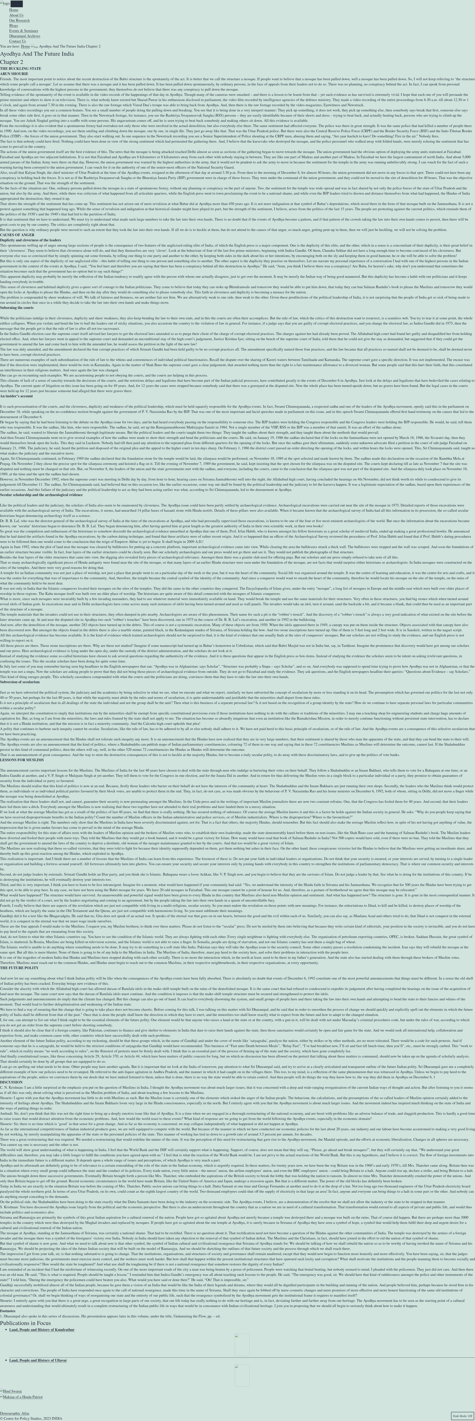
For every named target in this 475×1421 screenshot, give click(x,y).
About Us (16, 14)
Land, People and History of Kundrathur (42, 1329)
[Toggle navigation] (17, 4)
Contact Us (17, 40)
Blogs (13, 25)
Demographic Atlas (14, 1413)
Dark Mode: (460, 1416)
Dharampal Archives (24, 35)
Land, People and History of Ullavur (38, 1360)
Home (13, 9)
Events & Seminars (23, 30)
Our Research (19, 20)
